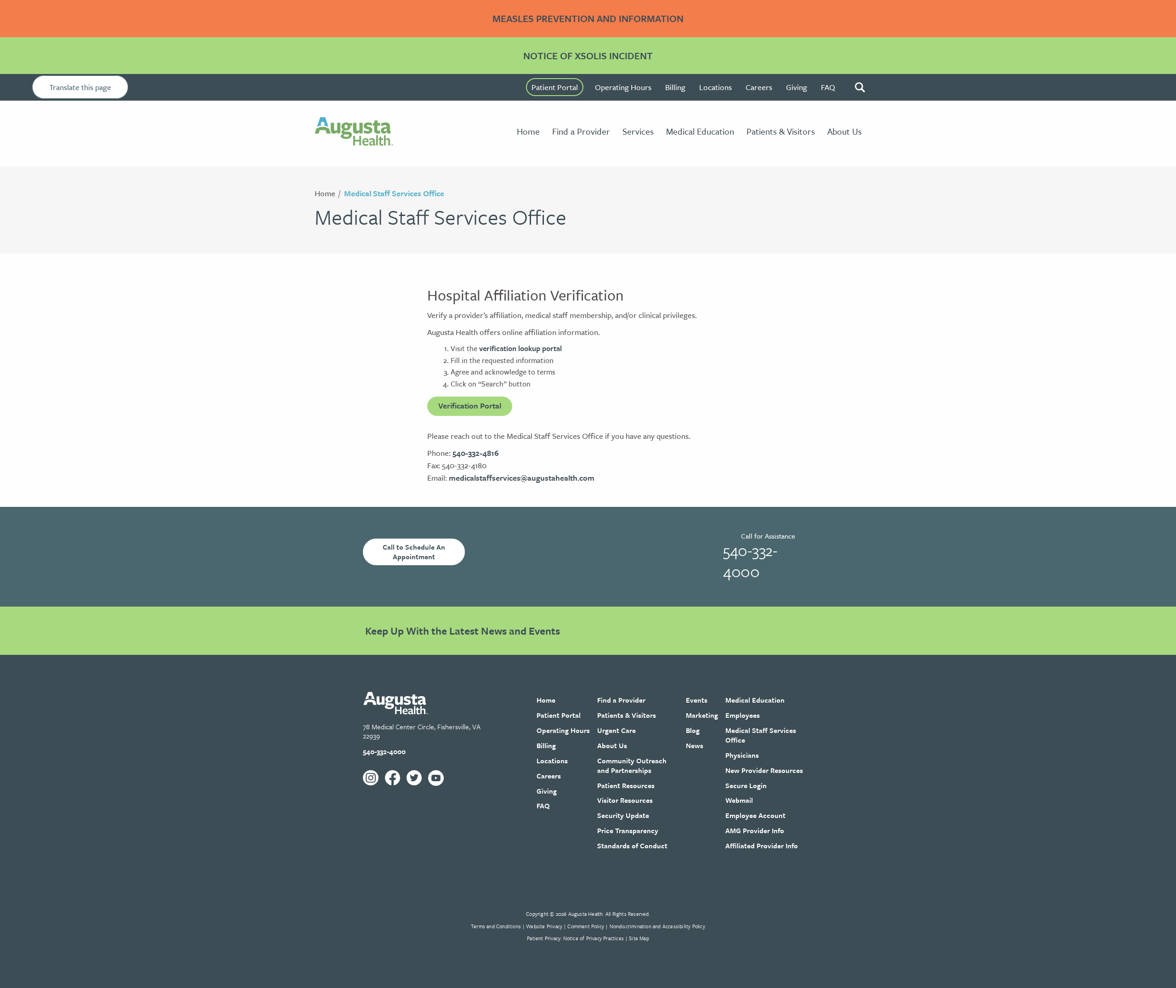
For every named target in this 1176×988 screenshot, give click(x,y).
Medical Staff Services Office (394, 193)
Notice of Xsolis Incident (588, 55)
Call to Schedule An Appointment (414, 552)
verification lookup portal (520, 348)
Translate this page (80, 87)
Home (325, 193)
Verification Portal (469, 405)
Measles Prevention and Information (588, 18)
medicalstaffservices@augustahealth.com (521, 477)
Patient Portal (554, 87)
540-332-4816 (475, 453)
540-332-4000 (750, 560)
